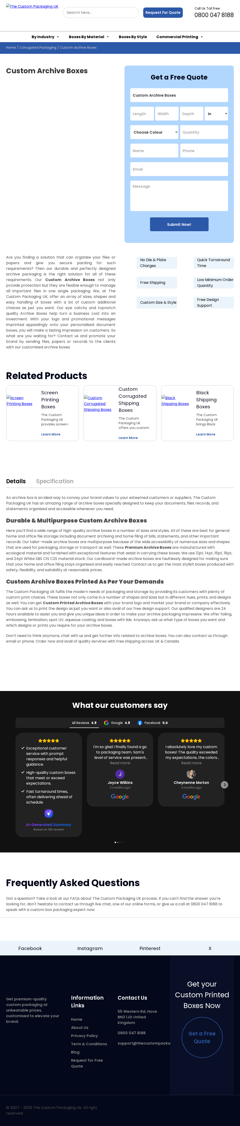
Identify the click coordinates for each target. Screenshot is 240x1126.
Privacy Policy (84, 1035)
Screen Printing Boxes (50, 399)
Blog (75, 1052)
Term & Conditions (89, 1044)
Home (11, 47)
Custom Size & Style (158, 302)
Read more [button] (120, 763)
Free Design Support (208, 302)
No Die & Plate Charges (153, 262)
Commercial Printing (177, 37)
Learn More (50, 434)
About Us (79, 1027)
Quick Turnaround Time (213, 262)
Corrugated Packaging (37, 47)
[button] (15, 785)
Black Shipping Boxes (206, 399)
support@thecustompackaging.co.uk (154, 1043)
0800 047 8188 (214, 12)
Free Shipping (152, 282)
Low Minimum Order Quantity (215, 282)
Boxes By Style (133, 37)
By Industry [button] (43, 37)
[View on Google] (120, 774)
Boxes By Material (86, 37)
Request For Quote (163, 12)
